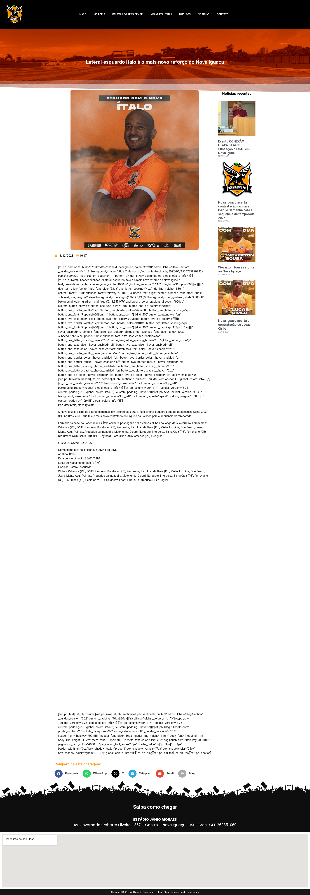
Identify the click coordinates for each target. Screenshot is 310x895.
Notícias (204, 14)
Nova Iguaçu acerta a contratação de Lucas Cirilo (234, 324)
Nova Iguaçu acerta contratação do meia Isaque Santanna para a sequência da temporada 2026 (236, 210)
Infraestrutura (161, 14)
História (99, 14)
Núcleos (185, 14)
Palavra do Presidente (127, 14)
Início (82, 14)
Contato (223, 14)
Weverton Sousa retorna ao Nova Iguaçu (236, 269)
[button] (68, 774)
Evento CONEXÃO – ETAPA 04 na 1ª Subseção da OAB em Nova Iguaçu (234, 147)
